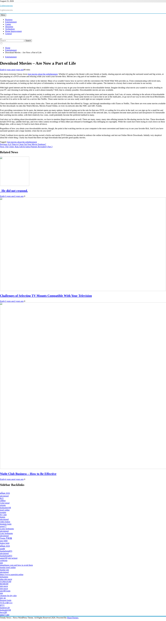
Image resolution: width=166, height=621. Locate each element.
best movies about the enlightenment (43, 74)
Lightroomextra (6, 6)
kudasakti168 (5, 508)
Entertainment (11, 22)
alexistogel (4, 496)
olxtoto (3, 505)
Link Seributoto (6, 533)
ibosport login (5, 600)
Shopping (9, 26)
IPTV (2, 605)
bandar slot (4, 570)
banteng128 (5, 608)
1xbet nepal (4, 503)
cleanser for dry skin (8, 595)
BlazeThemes (72, 618)
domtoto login (5, 524)
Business (8, 19)
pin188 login (5, 591)
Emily (2, 70)
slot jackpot (12, 558)
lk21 (2, 498)
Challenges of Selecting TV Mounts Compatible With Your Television (46, 295)
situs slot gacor (6, 579)
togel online (5, 510)
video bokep (5, 522)
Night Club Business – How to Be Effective (28, 473)
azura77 (3, 526)
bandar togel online (8, 567)
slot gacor (4, 586)
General (8, 34)
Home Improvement (13, 31)
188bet (3, 501)
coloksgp (3, 560)
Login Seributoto (7, 529)
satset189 (4, 558)
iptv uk (3, 598)
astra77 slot (4, 615)
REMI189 (4, 584)
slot (1, 563)
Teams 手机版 (6, 538)
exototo (3, 512)
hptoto (2, 517)
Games (8, 24)
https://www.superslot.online (11, 574)
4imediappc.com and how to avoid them (16, 565)
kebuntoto (4, 577)
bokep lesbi (4, 543)
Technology (10, 29)
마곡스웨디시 (6, 603)
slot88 (2, 549)
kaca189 (3, 612)
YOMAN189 (5, 581)
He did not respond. (14, 190)
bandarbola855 (6, 551)
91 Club (3, 515)
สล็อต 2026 (5, 493)
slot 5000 (4, 541)
